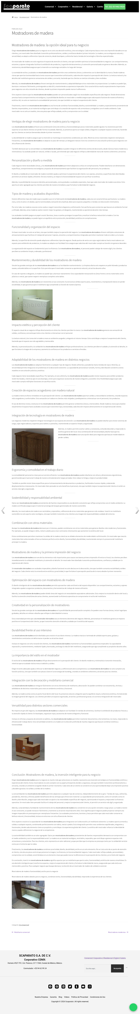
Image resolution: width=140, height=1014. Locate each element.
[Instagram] (90, 986)
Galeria (90, 6)
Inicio (16, 17)
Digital (116, 958)
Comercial (49, 6)
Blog (60, 997)
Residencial (77, 6)
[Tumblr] (77, 986)
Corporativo (63, 6)
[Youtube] (83, 986)
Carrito (100, 6)
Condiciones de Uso (97, 997)
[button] (50, 7)
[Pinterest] (57, 986)
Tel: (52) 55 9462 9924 (114, 6)
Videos (66, 997)
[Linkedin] (63, 986)
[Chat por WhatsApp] (133, 1007)
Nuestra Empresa (41, 997)
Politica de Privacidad (79, 997)
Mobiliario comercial (22, 932)
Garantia (53, 997)
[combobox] (97, 968)
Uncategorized (24, 17)
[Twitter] (70, 986)
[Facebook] (50, 986)
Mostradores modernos (117, 932)
